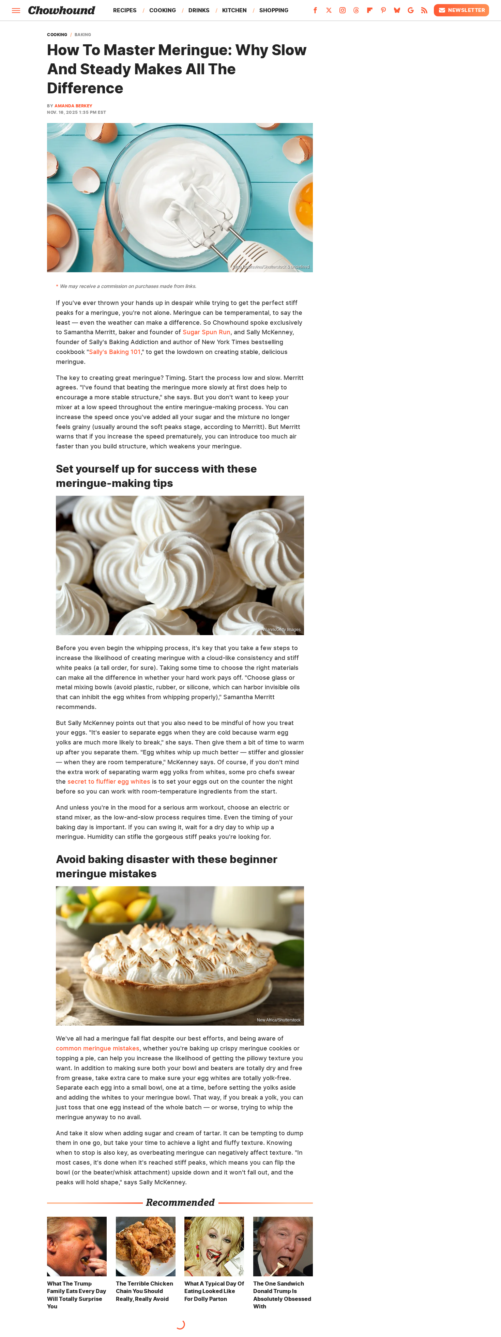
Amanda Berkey (74, 105)
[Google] (411, 12)
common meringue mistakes (97, 1048)
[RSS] (424, 12)
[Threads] (356, 12)
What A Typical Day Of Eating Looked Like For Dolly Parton (214, 1291)
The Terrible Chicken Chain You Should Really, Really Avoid (144, 1291)
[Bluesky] (397, 12)
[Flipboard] (370, 12)
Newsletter (466, 10)
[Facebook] (315, 12)
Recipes (125, 10)
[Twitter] (329, 12)
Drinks (199, 10)
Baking (83, 35)
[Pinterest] (383, 12)
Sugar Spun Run (206, 332)
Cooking (162, 10)
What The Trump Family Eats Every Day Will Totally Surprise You (76, 1295)
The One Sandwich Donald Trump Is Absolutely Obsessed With (282, 1295)
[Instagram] (342, 12)
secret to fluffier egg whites (108, 781)
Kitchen (234, 10)
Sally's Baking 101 (115, 351)
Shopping (273, 10)
